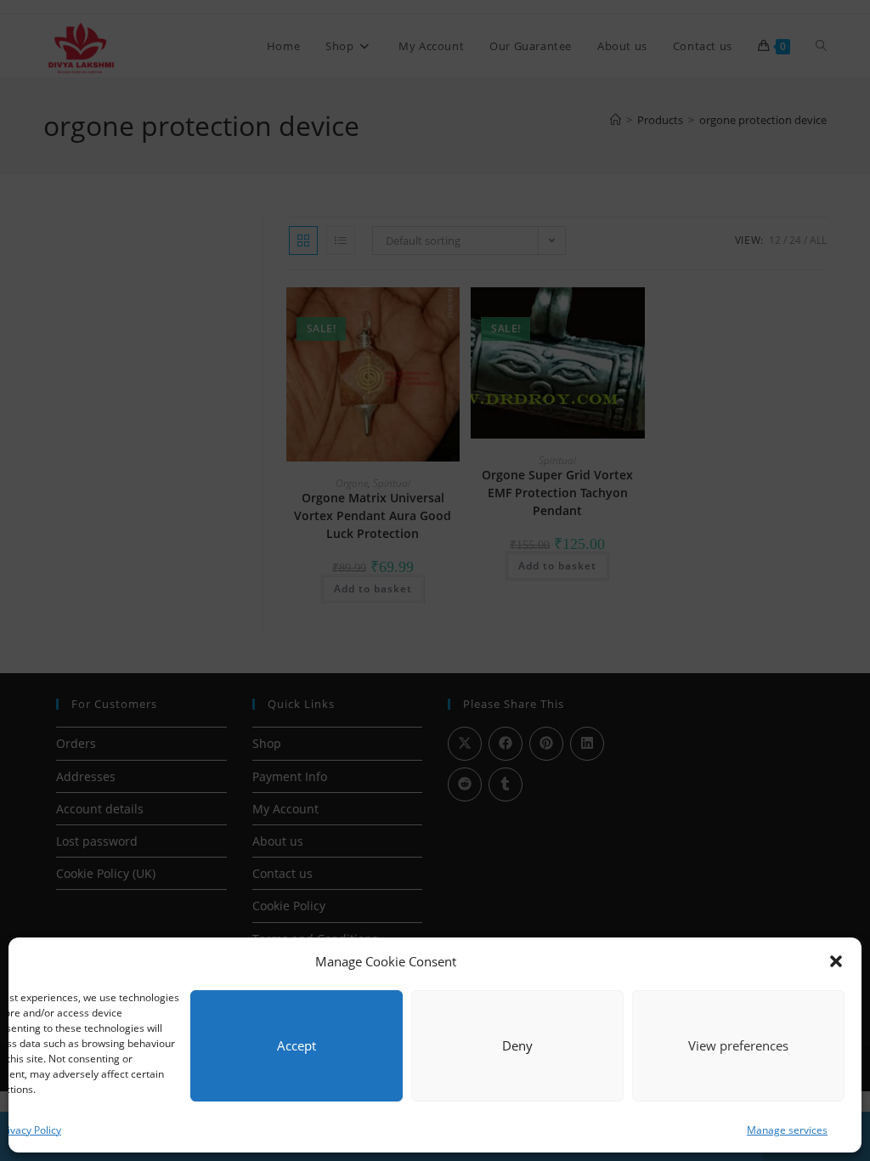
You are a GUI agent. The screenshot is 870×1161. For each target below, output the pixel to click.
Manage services (787, 1130)
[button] (836, 961)
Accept (296, 1045)
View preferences (738, 1045)
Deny (517, 1045)
